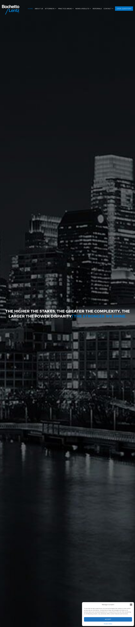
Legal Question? (124, 8)
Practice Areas (65, 8)
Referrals (97, 8)
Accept (108, 619)
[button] (131, 605)
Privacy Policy (108, 623)
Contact (107, 8)
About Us (39, 8)
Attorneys (49, 8)
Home (30, 8)
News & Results (82, 8)
